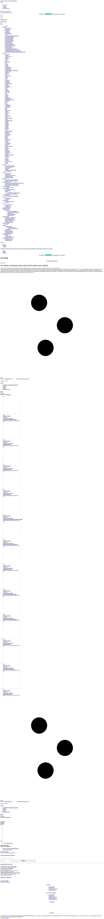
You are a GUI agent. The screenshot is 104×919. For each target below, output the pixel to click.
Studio (17, 248)
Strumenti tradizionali (36, 248)
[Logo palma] (8, 11)
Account (2, 242)
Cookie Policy (51, 895)
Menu (1, 24)
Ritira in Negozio (52, 889)
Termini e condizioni (53, 896)
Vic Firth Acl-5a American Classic (10, 419)
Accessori (50, 248)
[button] (8, 418)
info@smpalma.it (6, 881)
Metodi (41, 248)
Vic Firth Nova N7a (7, 494)
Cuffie (30, 248)
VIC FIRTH (8, 843)
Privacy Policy (52, 894)
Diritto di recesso (52, 898)
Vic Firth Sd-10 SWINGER (8, 669)
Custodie (44, 248)
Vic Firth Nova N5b (7, 469)
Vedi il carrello (52, 887)
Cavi (47, 248)
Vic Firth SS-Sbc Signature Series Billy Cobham (12, 519)
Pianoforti (14, 248)
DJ (24, 248)
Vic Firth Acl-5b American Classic (10, 619)
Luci (22, 248)
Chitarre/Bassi (3, 248)
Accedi (4, 6)
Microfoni (27, 248)
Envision (7, 917)
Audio (20, 248)
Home (4, 250)
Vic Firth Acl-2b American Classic (10, 594)
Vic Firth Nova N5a (7, 444)
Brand (4, 251)
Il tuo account (51, 886)
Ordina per (2, 378)
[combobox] (6, 12)
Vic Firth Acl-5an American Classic (10, 544)
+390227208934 (5, 880)
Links (1, 2)
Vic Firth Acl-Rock (7, 644)
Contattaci (5, 7)
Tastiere (10, 248)
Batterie (7, 248)
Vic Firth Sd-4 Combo (7, 694)
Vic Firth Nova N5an (7, 569)
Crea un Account (6, 8)
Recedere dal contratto (53, 899)
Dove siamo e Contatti (53, 888)
